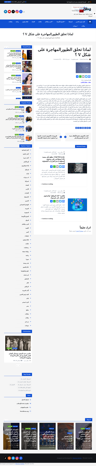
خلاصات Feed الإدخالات (23, 403)
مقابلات (10, 21)
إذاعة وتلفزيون (25, 165)
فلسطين (27, 279)
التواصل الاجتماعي (24, 204)
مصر (27, 306)
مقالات (83, 26)
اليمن (27, 232)
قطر (28, 282)
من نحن (27, 322)
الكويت (27, 228)
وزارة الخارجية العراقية (24, 390)
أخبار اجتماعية (25, 150)
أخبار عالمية (26, 154)
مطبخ (27, 310)
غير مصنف (18, 98)
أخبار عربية (18, 50)
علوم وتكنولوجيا (74, 59)
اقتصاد (33, 21)
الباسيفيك (26, 197)
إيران (27, 173)
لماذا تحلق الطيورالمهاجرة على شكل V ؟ (47, 38)
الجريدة (27, 208)
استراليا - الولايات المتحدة (24, 382)
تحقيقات (27, 236)
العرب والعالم (48, 21)
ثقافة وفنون (25, 21)
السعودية (13, 75)
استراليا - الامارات (25, 379)
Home (58, 38)
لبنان (27, 298)
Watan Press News (84, 59)
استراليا (70, 21)
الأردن (27, 189)
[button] (5, 47)
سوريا (27, 259)
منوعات (75, 26)
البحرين (27, 201)
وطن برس (60, 152)
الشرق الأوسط (60, 21)
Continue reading (47, 184)
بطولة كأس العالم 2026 (24, 387)
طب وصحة (26, 263)
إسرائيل (27, 169)
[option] (18, 54)
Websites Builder (77, 458)
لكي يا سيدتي (25, 302)
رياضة (17, 21)
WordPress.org (24, 411)
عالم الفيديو (26, 267)
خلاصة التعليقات (24, 407)
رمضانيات (26, 247)
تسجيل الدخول (25, 399)
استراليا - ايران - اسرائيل (24, 384)
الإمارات (27, 193)
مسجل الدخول (79, 231)
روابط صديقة (25, 251)
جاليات (40, 21)
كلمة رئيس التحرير (80, 21)
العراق (14, 63)
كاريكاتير (27, 286)
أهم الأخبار (54, 152)
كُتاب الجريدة (25, 290)
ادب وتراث (18, 87)
